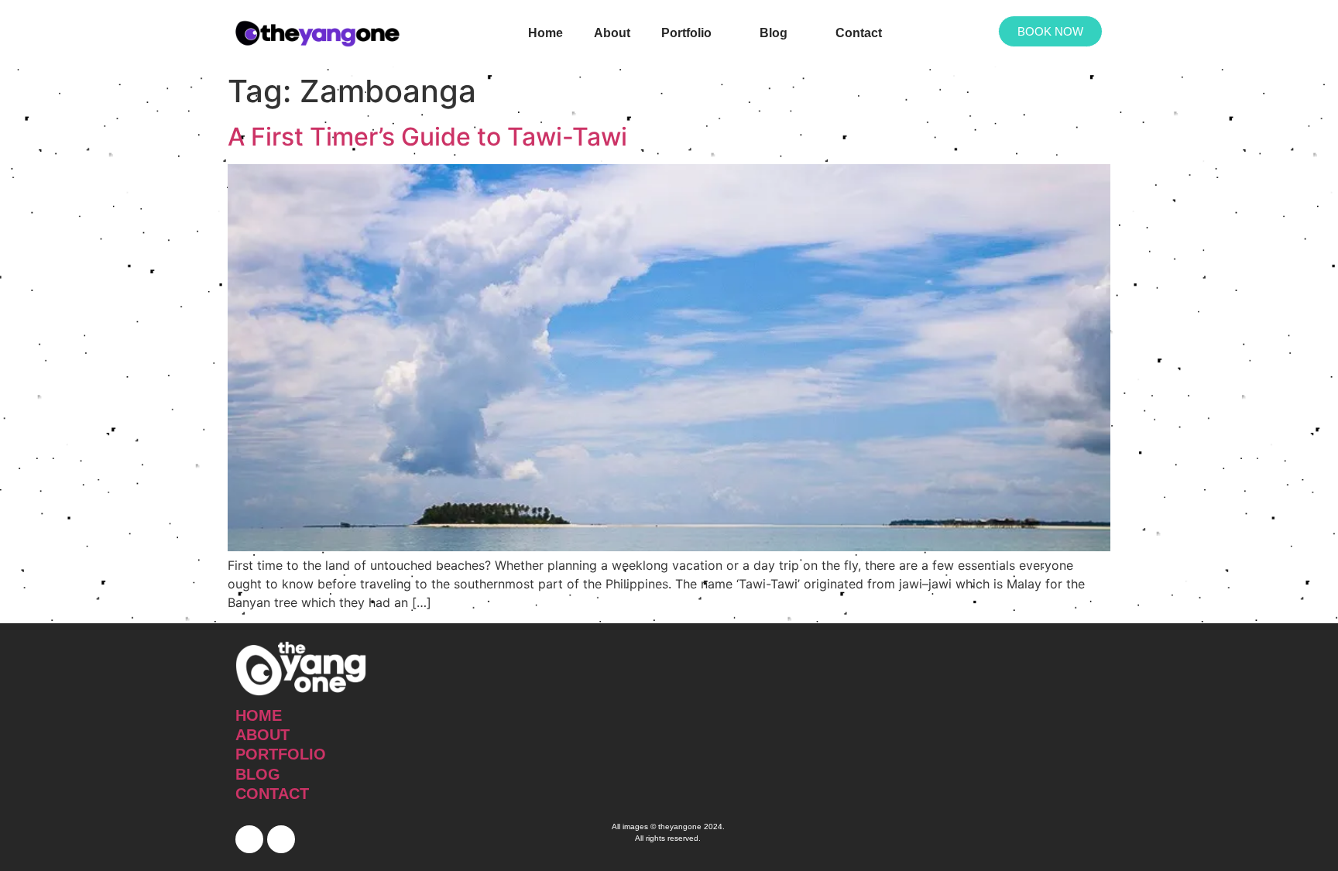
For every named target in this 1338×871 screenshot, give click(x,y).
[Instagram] (281, 839)
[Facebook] (249, 839)
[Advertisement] (961, 747)
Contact (858, 32)
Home (545, 32)
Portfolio (686, 32)
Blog (773, 32)
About (612, 32)
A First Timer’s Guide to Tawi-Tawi (427, 137)
